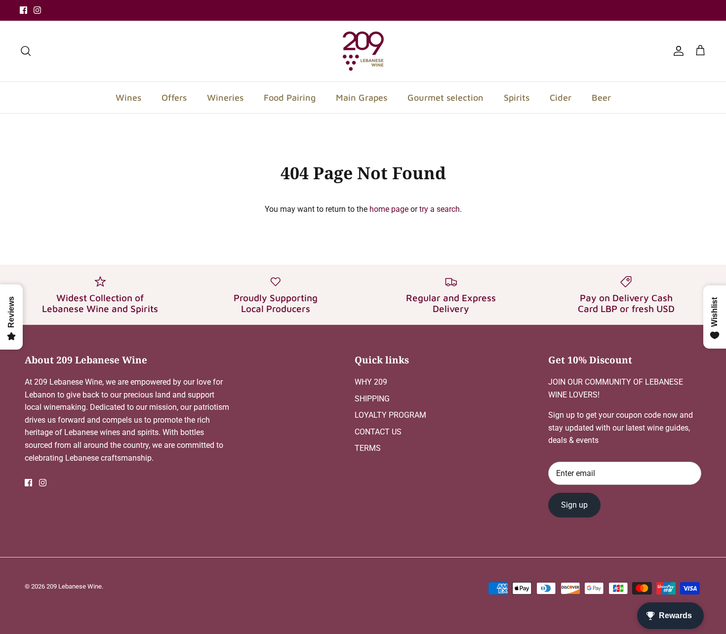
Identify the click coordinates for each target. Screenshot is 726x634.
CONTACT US (378, 431)
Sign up (574, 505)
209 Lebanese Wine (74, 586)
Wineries (225, 97)
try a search (439, 209)
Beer (601, 97)
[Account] (677, 51)
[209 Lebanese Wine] (363, 51)
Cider (560, 97)
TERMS (368, 448)
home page (388, 209)
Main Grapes (361, 97)
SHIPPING (372, 398)
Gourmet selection (445, 97)
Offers (174, 97)
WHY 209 (371, 382)
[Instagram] (37, 10)
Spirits (516, 97)
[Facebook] (23, 10)
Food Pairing (290, 97)
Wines (128, 97)
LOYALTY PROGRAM (390, 415)
